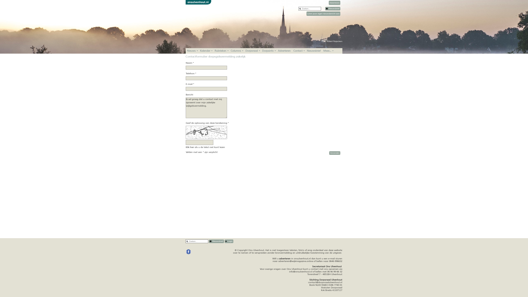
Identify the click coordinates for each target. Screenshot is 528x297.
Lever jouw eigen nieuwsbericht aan (323, 14)
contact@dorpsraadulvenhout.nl (325, 282)
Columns (236, 50)
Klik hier (190, 147)
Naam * (190, 63)
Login (230, 241)
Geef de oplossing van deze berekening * (207, 123)
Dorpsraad (251, 50)
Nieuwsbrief (333, 8)
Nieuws (191, 50)
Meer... (327, 50)
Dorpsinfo (268, 50)
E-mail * (190, 84)
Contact (297, 50)
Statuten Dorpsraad (331, 287)
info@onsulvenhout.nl (300, 271)
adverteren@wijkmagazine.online (295, 261)
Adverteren (284, 50)
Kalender (205, 50)
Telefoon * (191, 73)
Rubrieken (220, 50)
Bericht (189, 94)
